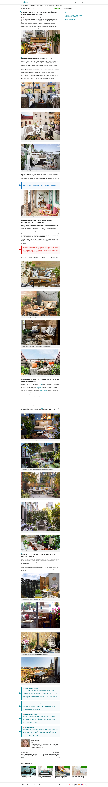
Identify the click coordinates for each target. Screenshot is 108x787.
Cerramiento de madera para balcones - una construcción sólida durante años (75, 13)
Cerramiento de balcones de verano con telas (75, 11)
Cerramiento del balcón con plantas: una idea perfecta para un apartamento (75, 16)
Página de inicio (26, 5)
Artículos (33, 5)
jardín (40, 384)
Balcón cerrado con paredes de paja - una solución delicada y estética (74, 19)
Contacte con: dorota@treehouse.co (37, 747)
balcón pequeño (39, 387)
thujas (42, 408)
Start (49, 784)
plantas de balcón (44, 390)
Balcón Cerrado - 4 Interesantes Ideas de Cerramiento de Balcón (50, 5)
